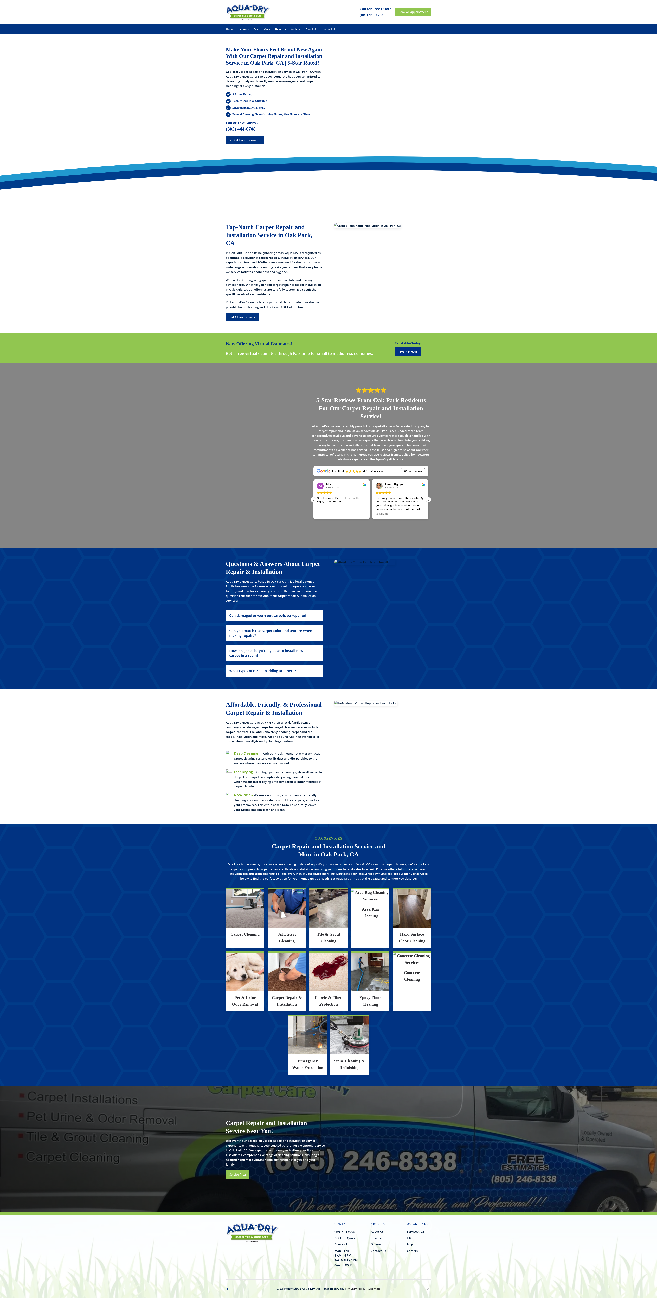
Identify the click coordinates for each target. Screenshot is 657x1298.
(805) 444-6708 (241, 129)
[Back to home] (248, 12)
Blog (410, 1244)
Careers (412, 1251)
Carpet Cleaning (245, 934)
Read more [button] (323, 514)
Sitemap (374, 1289)
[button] (428, 499)
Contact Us (329, 29)
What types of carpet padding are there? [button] (262, 670)
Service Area (262, 29)
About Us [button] (311, 29)
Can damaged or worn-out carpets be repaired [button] (267, 615)
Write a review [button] (413, 471)
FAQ (410, 1238)
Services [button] (244, 29)
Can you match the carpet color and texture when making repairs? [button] (270, 633)
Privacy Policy (356, 1289)
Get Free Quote (345, 1238)
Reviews (280, 29)
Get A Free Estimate (244, 140)
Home (229, 29)
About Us (377, 1231)
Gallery (295, 29)
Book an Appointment (413, 12)
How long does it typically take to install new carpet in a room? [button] (266, 653)
